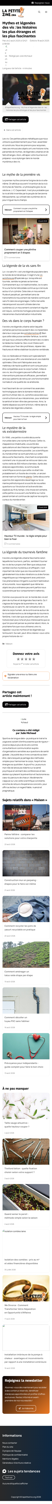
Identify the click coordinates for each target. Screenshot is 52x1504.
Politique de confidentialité (15, 1454)
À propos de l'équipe (11, 1450)
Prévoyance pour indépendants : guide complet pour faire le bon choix (23, 1065)
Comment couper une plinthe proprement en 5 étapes (20, 251)
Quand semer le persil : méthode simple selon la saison (20, 1216)
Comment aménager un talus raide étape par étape (18, 973)
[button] (39, 12)
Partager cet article (17, 119)
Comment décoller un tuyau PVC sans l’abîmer (16, 1019)
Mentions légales (10, 1458)
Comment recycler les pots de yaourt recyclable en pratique (20, 927)
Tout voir (9, 1477)
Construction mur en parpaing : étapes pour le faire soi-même (20, 882)
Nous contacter (9, 1442)
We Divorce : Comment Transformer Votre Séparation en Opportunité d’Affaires (20, 1309)
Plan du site (7, 1446)
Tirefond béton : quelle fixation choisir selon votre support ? (20, 1170)
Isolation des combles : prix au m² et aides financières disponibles (21, 1261)
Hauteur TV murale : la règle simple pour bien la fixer (25, 537)
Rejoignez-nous (42, 2)
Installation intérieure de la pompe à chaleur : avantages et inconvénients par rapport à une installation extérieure (25, 1358)
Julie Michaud (28, 733)
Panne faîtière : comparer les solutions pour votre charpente (20, 836)
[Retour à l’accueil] (13, 11)
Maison (9, 643)
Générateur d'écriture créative (16, 1462)
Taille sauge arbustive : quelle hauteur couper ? (16, 1124)
